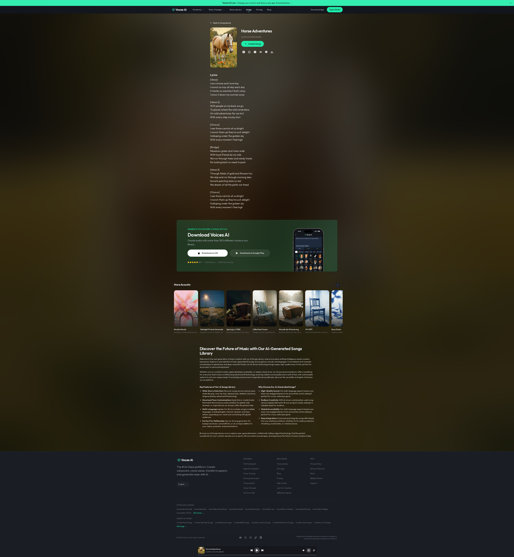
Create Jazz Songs (304, 522)
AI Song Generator (251, 478)
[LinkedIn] (260, 537)
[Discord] (240, 537)
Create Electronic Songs (283, 522)
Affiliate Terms (316, 478)
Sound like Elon (200, 509)
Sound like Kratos (252, 509)
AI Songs (280, 468)
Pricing (259, 9)
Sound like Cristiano (285, 509)
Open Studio (334, 9)
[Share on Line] (266, 52)
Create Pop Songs (184, 522)
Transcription (249, 483)
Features (197, 9)
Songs (249, 9)
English (181, 484)
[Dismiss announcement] (510, 3)
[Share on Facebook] (243, 52)
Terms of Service (317, 468)
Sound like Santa (236, 509)
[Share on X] (255, 52)
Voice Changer (215, 9)
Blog (269, 9)
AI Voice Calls (249, 493)
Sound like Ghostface (218, 509)
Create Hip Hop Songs (203, 522)
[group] (257, 555)
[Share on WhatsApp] (249, 52)
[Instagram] (250, 537)
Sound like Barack (303, 509)
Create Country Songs (261, 522)
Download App (317, 9)
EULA (312, 473)
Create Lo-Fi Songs (322, 522)
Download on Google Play (252, 253)
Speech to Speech (251, 468)
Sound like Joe (268, 509)
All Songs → (182, 526)
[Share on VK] (260, 52)
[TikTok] (255, 537)
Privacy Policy (316, 464)
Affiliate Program (284, 493)
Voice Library (235, 9)
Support (313, 483)
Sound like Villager (320, 509)
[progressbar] (257, 555)
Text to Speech (249, 464)
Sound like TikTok (184, 513)
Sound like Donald (184, 509)
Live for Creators (284, 488)
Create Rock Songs (223, 522)
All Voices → (198, 513)
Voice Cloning (249, 473)
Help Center (282, 483)
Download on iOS (210, 253)
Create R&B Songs (241, 522)
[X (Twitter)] (245, 537)
